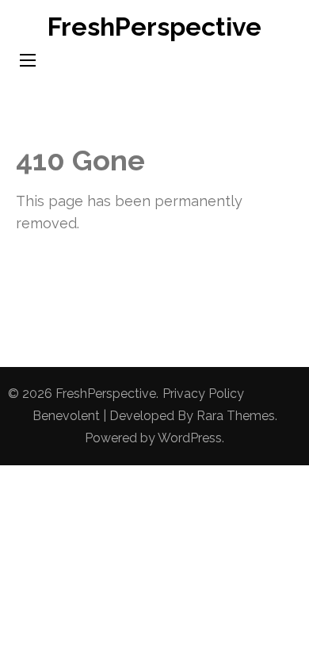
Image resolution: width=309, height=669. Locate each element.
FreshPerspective (154, 26)
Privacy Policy (203, 393)
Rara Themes (235, 415)
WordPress (190, 437)
